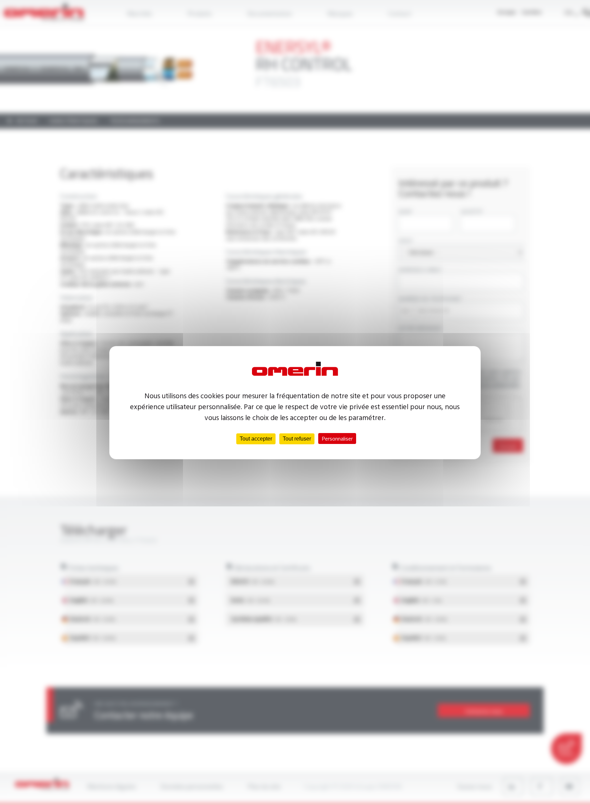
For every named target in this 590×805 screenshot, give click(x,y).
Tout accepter (256, 439)
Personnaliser (337, 438)
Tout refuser (297, 439)
